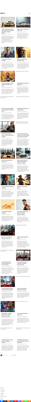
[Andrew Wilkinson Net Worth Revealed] (8, 179)
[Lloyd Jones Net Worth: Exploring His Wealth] (23, 281)
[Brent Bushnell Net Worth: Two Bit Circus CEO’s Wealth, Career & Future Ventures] (23, 126)
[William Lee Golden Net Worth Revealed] (23, 52)
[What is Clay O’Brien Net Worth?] (23, 179)
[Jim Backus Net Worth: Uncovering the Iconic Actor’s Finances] (8, 255)
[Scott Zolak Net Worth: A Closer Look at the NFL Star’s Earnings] (8, 126)
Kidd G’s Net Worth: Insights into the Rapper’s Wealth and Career (8, 110)
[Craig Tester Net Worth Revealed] (8, 52)
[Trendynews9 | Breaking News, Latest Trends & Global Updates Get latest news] (3, 13)
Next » (15, 355)
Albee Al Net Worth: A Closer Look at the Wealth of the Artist (8, 84)
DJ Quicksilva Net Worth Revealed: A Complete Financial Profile (22, 263)
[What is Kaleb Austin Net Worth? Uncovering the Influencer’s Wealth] (23, 153)
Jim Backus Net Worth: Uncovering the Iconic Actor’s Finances (6, 263)
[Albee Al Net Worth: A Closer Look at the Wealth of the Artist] (8, 76)
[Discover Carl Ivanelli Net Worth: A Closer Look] (8, 230)
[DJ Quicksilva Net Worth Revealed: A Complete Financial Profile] (23, 255)
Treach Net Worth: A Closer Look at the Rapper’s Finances (7, 341)
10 (11, 355)
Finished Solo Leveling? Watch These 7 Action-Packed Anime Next (7, 315)
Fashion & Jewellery (3, 396)
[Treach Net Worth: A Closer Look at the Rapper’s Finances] (8, 332)
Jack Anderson (4, 34)
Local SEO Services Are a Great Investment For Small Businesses (23, 341)
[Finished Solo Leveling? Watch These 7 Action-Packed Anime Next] (8, 306)
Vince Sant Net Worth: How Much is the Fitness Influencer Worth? (22, 213)
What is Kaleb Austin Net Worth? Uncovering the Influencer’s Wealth (22, 161)
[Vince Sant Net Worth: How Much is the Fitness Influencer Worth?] (23, 204)
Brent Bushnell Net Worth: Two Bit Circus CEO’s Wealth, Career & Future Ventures (23, 135)
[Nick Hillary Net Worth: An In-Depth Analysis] (23, 101)
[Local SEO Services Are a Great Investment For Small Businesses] (23, 332)
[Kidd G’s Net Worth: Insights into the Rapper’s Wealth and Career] (8, 101)
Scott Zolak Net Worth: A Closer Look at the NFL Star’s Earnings (8, 135)
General (2, 399)
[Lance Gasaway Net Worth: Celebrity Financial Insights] (8, 281)
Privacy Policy (3, 390)
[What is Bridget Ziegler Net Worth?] (23, 230)
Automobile (2, 393)
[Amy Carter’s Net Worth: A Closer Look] (23, 306)
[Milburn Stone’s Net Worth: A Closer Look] (23, 22)
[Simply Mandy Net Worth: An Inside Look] (23, 76)
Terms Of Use (2, 391)
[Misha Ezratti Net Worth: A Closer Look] (8, 153)
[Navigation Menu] (29, 13)
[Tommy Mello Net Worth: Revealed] (8, 204)
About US (2, 387)
